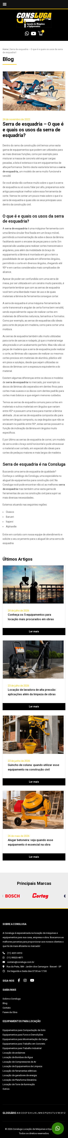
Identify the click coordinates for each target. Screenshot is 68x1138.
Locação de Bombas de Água (18, 1057)
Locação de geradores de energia (20, 1075)
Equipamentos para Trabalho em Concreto (24, 1043)
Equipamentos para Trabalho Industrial (22, 1048)
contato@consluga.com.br (20, 962)
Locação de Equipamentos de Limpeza (22, 1066)
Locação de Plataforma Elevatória (19, 1080)
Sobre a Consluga (12, 998)
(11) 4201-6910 (14, 953)
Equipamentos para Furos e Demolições (23, 1034)
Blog (5, 1003)
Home (5, 49)
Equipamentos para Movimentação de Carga (25, 1039)
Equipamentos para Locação (22, 1021)
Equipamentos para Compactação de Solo (24, 1030)
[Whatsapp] (27, 34)
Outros (6, 1089)
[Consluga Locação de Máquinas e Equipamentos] (34, 20)
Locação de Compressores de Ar (19, 1061)
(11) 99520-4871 (14, 957)
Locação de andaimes (14, 1052)
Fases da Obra (10, 1012)
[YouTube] (33, 34)
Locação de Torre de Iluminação (19, 1084)
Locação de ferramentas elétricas (19, 1071)
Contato (7, 1007)
